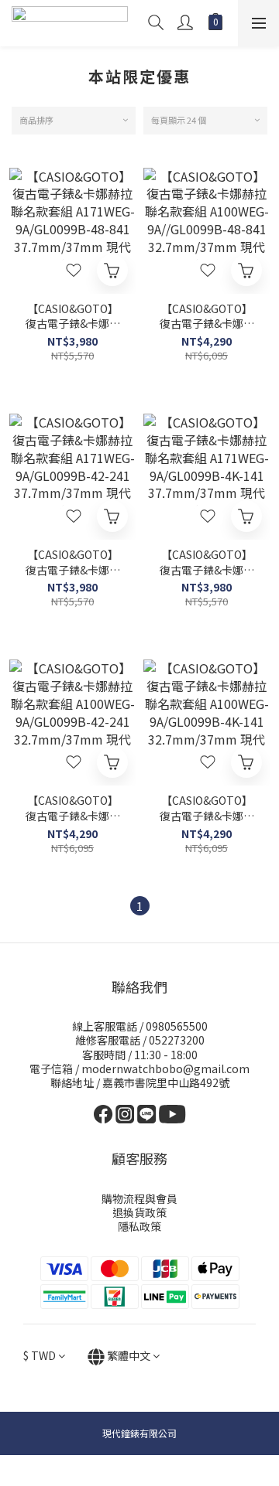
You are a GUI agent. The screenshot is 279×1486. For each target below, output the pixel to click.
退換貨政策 (139, 1212)
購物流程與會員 (139, 1198)
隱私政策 (139, 1226)
